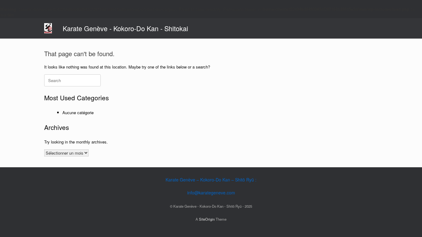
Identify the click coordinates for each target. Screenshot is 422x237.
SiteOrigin (207, 219)
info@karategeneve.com (211, 192)
